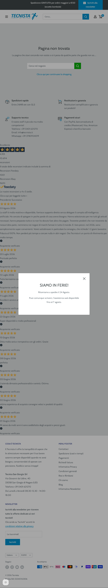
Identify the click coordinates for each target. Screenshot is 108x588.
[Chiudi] (84, 278)
